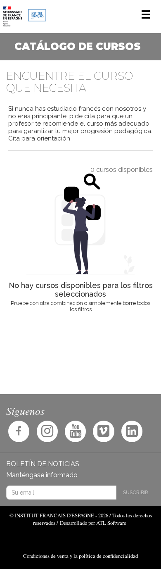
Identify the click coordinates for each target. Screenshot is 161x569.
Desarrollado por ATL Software (93, 522)
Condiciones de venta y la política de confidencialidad (80, 555)
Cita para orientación (39, 138)
